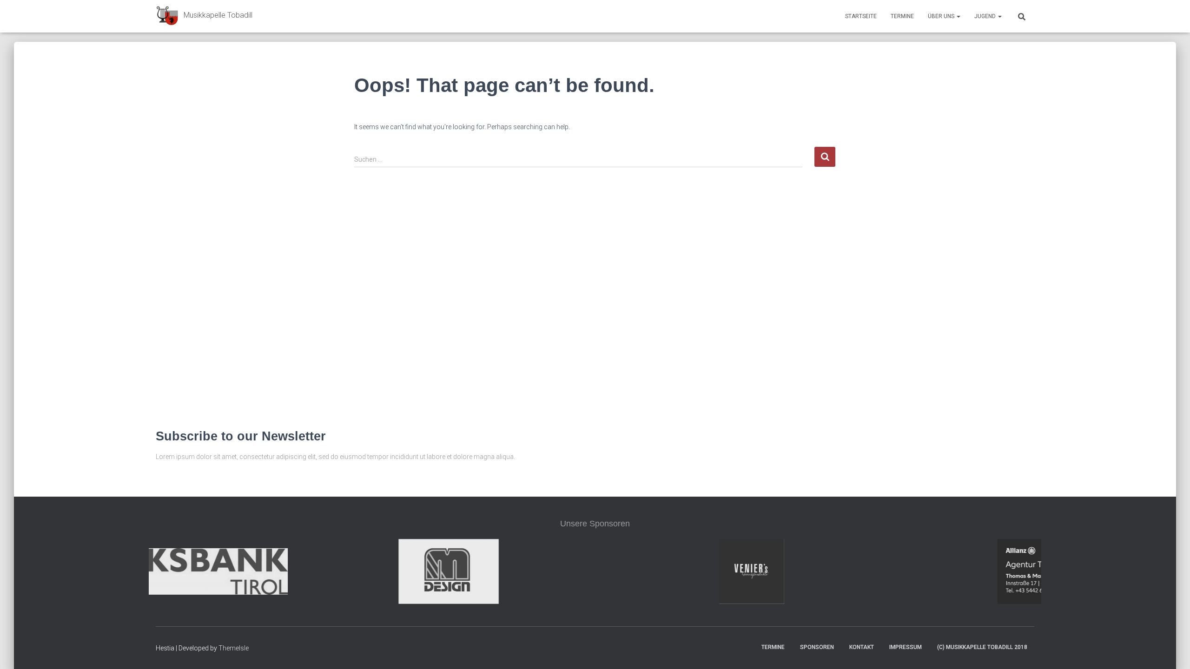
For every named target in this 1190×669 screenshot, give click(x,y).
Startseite (861, 16)
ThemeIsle (233, 648)
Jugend (985, 16)
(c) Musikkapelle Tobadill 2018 (982, 647)
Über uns (942, 16)
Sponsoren (817, 647)
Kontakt (861, 647)
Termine (902, 16)
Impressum (905, 647)
